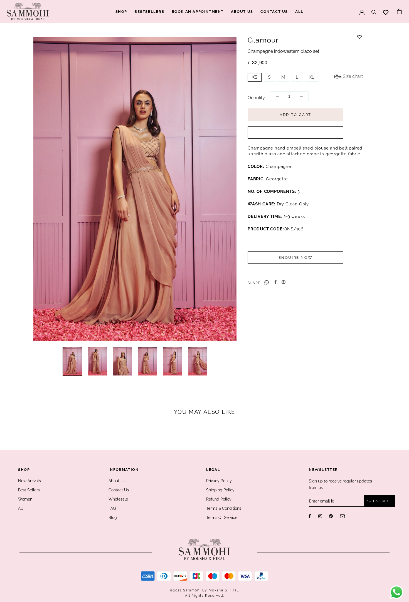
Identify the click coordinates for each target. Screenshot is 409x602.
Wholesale (118, 499)
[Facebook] (275, 282)
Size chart (353, 76)
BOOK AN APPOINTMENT (198, 11)
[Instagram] (320, 516)
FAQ (112, 508)
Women (25, 499)
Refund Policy (218, 499)
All (20, 508)
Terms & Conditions (223, 508)
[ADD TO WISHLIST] (359, 37)
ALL (299, 11)
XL (311, 77)
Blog (113, 517)
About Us (117, 481)
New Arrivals (29, 481)
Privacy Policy (219, 481)
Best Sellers (29, 490)
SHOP (121, 11)
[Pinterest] (283, 282)
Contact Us (119, 490)
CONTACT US (274, 11)
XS (254, 77)
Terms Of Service (221, 517)
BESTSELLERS (149, 11)
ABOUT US (242, 11)
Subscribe (379, 501)
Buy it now (295, 133)
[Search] (373, 9)
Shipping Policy (220, 490)
